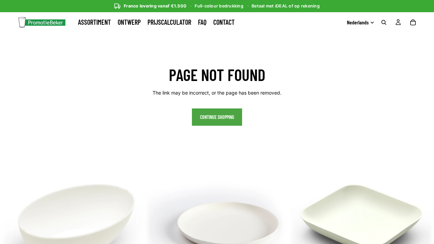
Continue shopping (217, 117)
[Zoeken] (383, 22)
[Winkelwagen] (413, 22)
